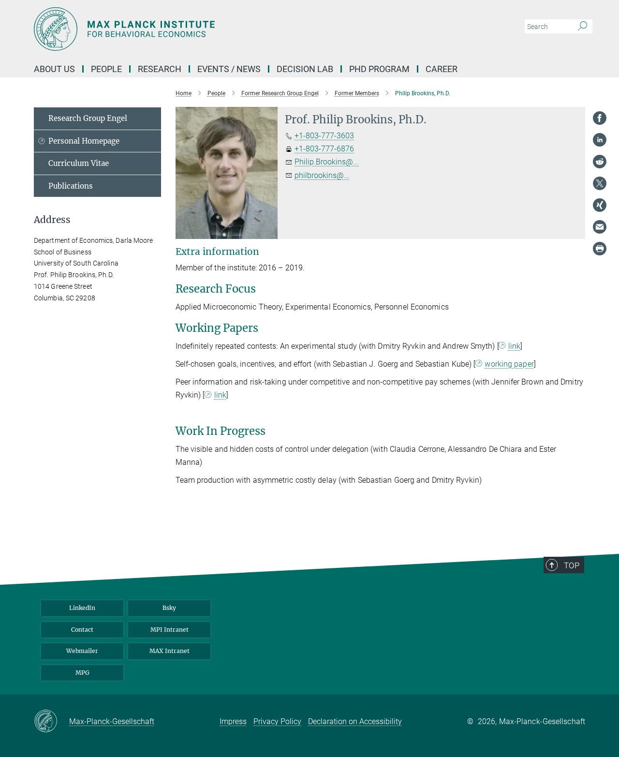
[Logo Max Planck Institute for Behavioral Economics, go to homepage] (215, 29)
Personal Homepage (83, 141)
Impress (233, 721)
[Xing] (599, 205)
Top (571, 565)
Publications (70, 186)
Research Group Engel (87, 118)
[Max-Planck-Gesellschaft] (51, 721)
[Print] (599, 248)
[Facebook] (599, 118)
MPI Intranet (169, 629)
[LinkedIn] (599, 140)
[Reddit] (599, 161)
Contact (82, 629)
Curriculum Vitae (78, 163)
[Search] (582, 26)
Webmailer (82, 650)
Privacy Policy (277, 721)
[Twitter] (599, 183)
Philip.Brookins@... (327, 161)
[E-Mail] (599, 227)
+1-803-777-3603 (324, 135)
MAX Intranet (169, 650)
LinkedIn (82, 607)
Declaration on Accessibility (355, 721)
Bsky (169, 607)
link (514, 346)
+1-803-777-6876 (324, 148)
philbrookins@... (322, 175)
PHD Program (379, 69)
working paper (509, 364)
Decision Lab (305, 69)
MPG (82, 672)
